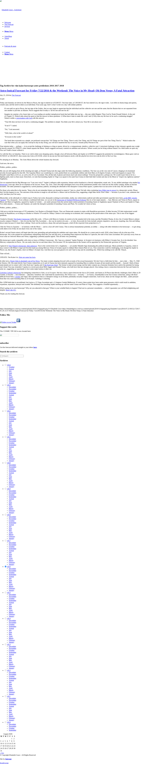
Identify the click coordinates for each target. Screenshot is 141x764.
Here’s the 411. (11, 290)
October (11, 367)
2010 (9, 722)
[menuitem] (72, 23)
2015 (9, 593)
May (10, 375)
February (12, 381)
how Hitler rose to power (108, 190)
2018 (9, 515)
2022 (9, 411)
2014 (9, 618)
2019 (9, 489)
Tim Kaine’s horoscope (22, 219)
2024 (9, 365)
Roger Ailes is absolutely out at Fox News (25, 261)
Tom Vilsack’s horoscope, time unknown (22, 246)
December (12, 387)
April (10, 377)
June (10, 373)
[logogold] (10, 10)
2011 (8, 696)
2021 (9, 437)
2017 (9, 541)
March (11, 379)
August (11, 369)
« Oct (2, 753)
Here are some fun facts (27, 257)
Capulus (17, 277)
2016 (9, 567)
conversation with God (24, 118)
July (10, 371)
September (12, 393)
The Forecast (16, 95)
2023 (9, 385)
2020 (9, 463)
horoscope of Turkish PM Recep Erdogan (71, 200)
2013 (9, 644)
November (12, 389)
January (11, 383)
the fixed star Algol (51, 265)
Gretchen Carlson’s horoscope (10, 273)
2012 (9, 670)
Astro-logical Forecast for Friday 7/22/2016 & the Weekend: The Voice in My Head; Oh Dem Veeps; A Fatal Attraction (67, 90)
